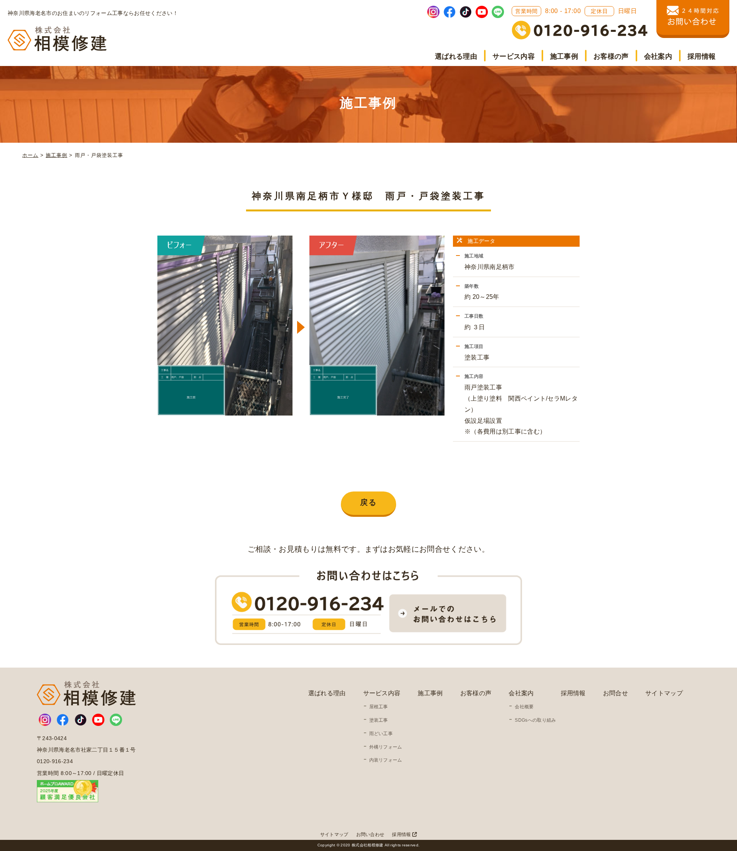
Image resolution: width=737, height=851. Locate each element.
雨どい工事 (381, 733)
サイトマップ (664, 693)
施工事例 (564, 56)
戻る (368, 502)
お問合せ (615, 693)
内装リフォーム (385, 760)
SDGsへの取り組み (535, 720)
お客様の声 (611, 56)
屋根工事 (378, 706)
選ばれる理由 (456, 56)
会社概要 (524, 706)
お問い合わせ (370, 834)
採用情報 (701, 56)
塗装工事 (378, 720)
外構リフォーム (385, 747)
